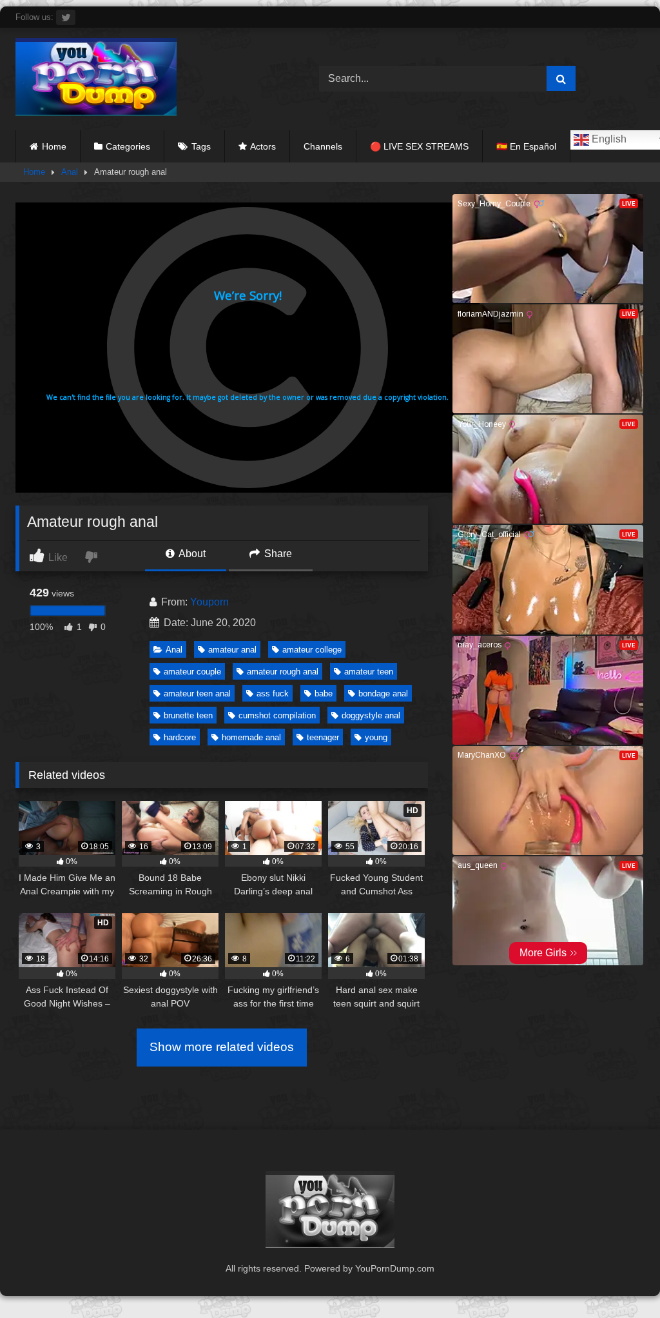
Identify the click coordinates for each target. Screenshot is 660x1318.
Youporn (209, 601)
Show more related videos (222, 1047)
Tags (201, 146)
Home (54, 146)
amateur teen (368, 671)
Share (277, 553)
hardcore (180, 737)
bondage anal (383, 693)
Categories (128, 146)
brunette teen (188, 715)
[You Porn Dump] (147, 79)
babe (324, 693)
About (191, 553)
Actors (263, 146)
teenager (323, 737)
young (376, 737)
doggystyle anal (371, 715)
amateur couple (192, 671)
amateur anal (232, 649)
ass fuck (273, 693)
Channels (323, 146)
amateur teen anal (197, 693)
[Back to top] (620, 1279)
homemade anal (251, 737)
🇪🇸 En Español (526, 146)
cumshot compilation (277, 715)
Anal (69, 172)
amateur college (312, 649)
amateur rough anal (282, 671)
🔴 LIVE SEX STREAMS (419, 146)
